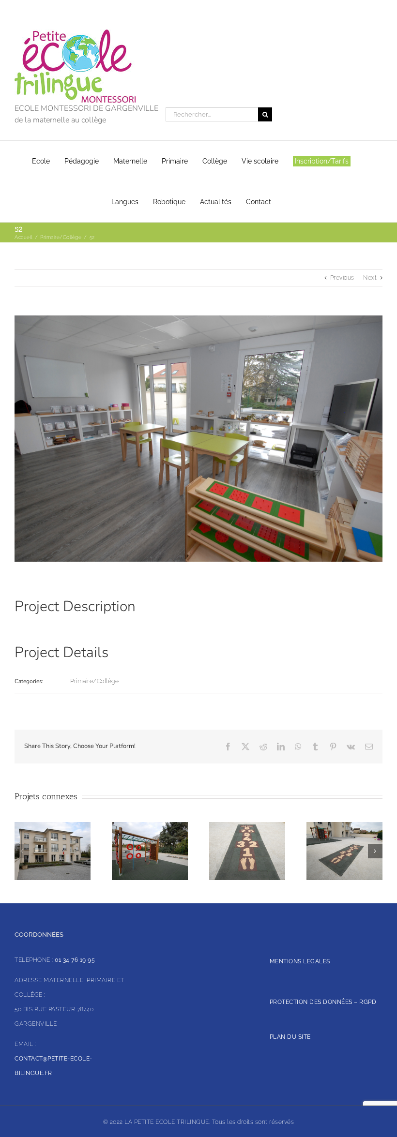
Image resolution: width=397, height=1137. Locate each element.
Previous (342, 277)
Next (370, 277)
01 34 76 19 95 (75, 960)
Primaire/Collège (94, 681)
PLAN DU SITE (290, 1036)
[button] (22, 851)
